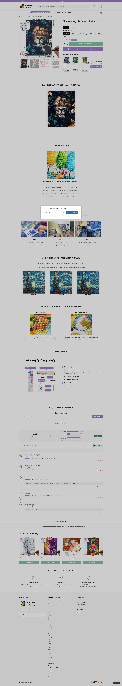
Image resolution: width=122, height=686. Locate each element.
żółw (49, 655)
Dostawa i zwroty (81, 604)
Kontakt (100, 7)
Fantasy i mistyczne (53, 667)
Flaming (50, 627)
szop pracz (50, 649)
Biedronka (50, 635)
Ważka (49, 621)
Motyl (49, 610)
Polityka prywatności (82, 609)
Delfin (49, 619)
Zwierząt (59, 526)
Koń (49, 633)
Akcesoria (50, 599)
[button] (57, 38)
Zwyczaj (50, 661)
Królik (49, 647)
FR (73, 526)
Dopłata (98, 436)
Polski (24, 615)
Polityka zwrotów (81, 612)
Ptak (49, 606)
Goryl (49, 631)
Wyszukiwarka (98, 445)
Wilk (49, 659)
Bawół (49, 608)
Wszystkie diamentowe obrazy (29, 16)
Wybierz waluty (29, 562)
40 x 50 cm (90, 33)
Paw (49, 645)
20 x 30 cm (74, 33)
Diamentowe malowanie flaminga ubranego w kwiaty (44, 458)
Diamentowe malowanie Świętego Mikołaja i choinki (71, 558)
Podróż (50, 677)
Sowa (49, 641)
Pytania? (116, 683)
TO (75, 526)
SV (84, 526)
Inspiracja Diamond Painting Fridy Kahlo (42, 506)
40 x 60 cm (98, 33)
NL (81, 526)
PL (82, 526)
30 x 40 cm (82, 33)
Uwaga (78, 526)
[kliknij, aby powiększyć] (39, 38)
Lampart (50, 637)
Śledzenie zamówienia (82, 602)
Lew (63, 526)
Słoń (49, 623)
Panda (49, 643)
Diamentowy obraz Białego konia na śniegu (29, 558)
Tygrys (50, 653)
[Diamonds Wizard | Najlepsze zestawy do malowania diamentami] (33, 469)
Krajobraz (50, 671)
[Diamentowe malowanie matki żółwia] (100, 19)
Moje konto (93, 7)
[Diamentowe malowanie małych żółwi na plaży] (102, 19)
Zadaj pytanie (97, 416)
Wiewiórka (50, 651)
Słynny (49, 665)
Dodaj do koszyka (85, 44)
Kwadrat (72, 27)
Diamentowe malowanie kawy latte (41, 479)
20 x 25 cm (66, 33)
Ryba (49, 625)
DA (68, 526)
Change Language (72, 212)
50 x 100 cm (67, 36)
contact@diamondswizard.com (25, 1)
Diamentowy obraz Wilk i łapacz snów (50, 557)
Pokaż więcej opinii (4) (61, 521)
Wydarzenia (51, 663)
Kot (49, 612)
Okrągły (66, 27)
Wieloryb (50, 657)
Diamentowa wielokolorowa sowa (93, 557)
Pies (49, 617)
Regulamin (79, 607)
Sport (49, 675)
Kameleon (50, 614)
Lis (48, 629)
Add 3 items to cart (96, 66)
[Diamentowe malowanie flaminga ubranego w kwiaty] (33, 458)
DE (70, 526)
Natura (50, 673)
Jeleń (49, 616)
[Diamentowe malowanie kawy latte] (33, 479)
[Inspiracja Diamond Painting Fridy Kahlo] (33, 506)
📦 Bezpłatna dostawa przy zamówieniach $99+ (61, 1)
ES (72, 526)
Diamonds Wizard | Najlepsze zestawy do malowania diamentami (47, 469)
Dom (20, 16)
